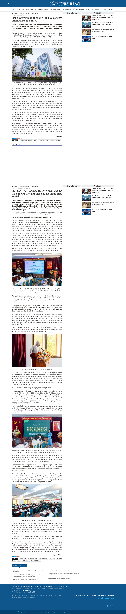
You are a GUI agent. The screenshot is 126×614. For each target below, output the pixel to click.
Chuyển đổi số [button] (97, 9)
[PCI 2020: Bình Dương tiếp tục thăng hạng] (87, 39)
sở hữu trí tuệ (26, 560)
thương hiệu (23, 558)
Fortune (58, 140)
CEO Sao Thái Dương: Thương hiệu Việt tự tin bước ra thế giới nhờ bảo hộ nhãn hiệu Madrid (102, 17)
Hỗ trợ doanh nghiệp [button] (81, 9)
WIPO (19, 560)
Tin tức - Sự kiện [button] (22, 9)
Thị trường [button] (108, 9)
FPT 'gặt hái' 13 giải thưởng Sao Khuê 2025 (24, 579)
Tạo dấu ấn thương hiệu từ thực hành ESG (59, 578)
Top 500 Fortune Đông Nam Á (46, 140)
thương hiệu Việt (32, 558)
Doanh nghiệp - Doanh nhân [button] (60, 9)
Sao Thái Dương (43, 558)
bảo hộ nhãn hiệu (35, 560)
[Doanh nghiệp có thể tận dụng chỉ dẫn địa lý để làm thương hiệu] (87, 32)
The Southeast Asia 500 (26, 140)
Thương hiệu (35, 13)
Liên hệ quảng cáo (106, 598)
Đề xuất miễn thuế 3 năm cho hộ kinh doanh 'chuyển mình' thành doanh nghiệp (34, 212)
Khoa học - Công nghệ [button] (39, 9)
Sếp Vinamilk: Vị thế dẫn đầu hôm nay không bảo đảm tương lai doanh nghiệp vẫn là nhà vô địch (27, 575)
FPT (35, 140)
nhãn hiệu (52, 558)
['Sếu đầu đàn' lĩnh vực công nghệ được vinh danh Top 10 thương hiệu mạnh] (87, 25)
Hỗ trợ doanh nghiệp (22, 13)
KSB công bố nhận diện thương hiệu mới (58, 570)
